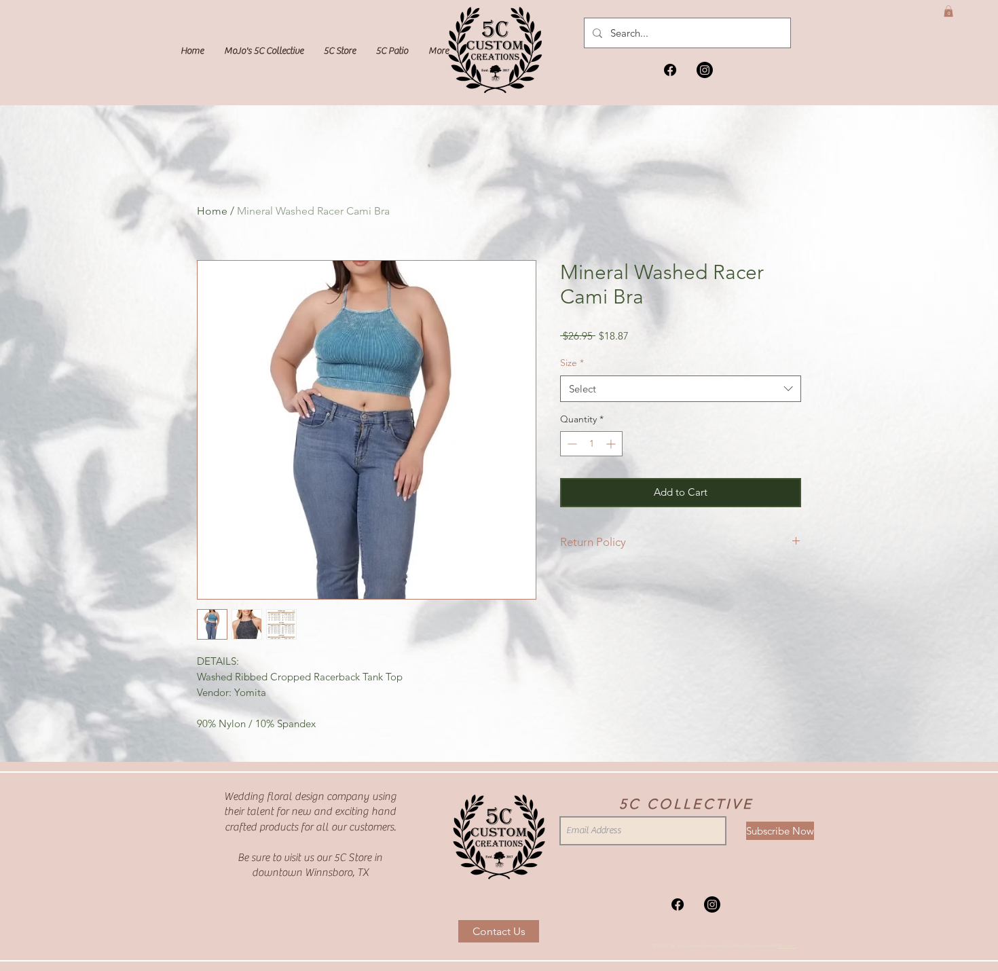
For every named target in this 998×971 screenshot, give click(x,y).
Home (212, 210)
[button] (948, 11)
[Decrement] (570, 444)
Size (572, 362)
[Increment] (612, 444)
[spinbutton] (591, 444)
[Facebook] (670, 70)
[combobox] (680, 388)
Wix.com (787, 945)
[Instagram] (705, 70)
